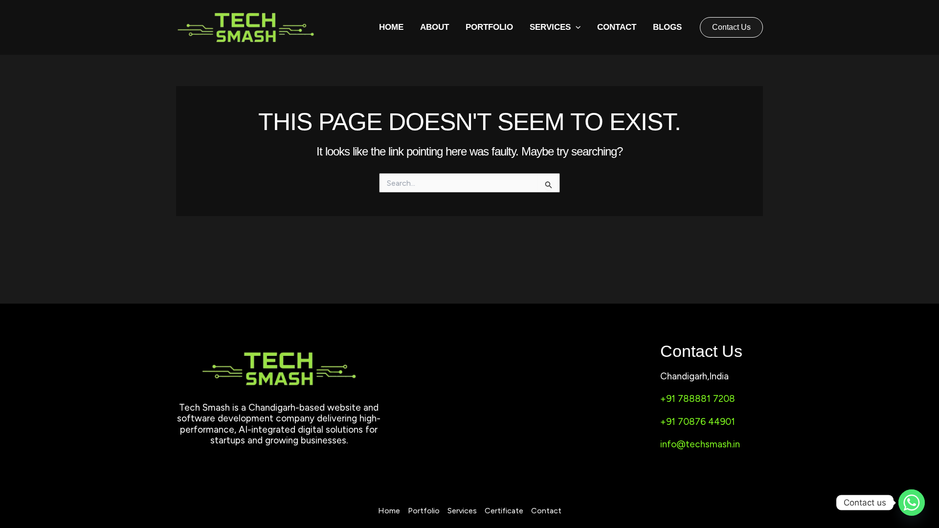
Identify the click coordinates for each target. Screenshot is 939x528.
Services (462, 510)
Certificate (504, 510)
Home (391, 27)
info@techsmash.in (700, 444)
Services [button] (550, 27)
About (434, 27)
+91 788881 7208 (697, 398)
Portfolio (489, 27)
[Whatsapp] (911, 502)
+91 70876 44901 (697, 421)
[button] (576, 27)
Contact (616, 27)
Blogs (667, 27)
